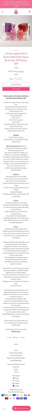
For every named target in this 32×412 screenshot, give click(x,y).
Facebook (16, 376)
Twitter (17, 378)
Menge (11, 79)
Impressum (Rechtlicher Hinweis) (16, 364)
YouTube (17, 386)
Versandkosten (20, 71)
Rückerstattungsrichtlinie (16, 353)
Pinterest (16, 381)
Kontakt (16, 369)
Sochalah (16, 372)
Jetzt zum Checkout (16, 89)
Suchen (16, 350)
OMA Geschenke (18, 389)
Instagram (17, 383)
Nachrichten (16, 367)
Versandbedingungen (16, 360)
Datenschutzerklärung (16, 355)
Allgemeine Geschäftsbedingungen (16, 358)
